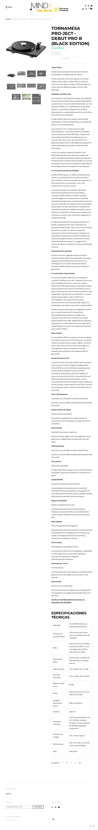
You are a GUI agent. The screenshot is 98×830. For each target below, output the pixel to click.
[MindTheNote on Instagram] (88, 5)
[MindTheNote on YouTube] (91, 5)
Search (8, 794)
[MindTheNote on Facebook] (85, 5)
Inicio (8, 19)
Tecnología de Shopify (12, 820)
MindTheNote (15, 816)
